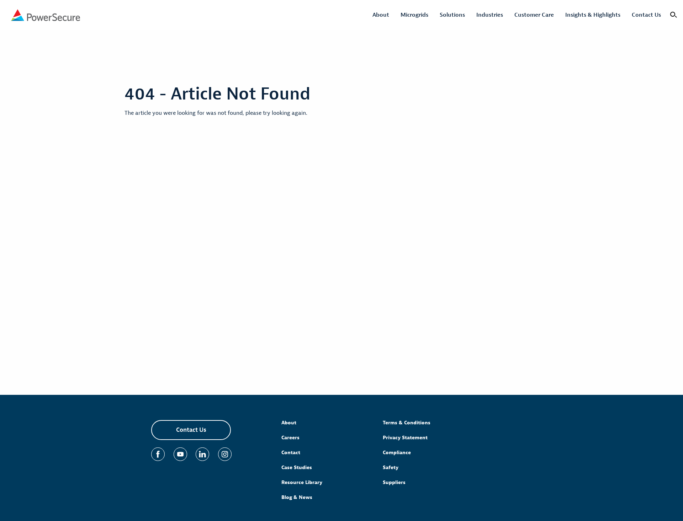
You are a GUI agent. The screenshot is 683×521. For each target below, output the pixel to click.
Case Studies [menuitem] (296, 467)
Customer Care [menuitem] (534, 14)
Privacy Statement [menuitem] (405, 438)
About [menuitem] (380, 14)
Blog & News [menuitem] (296, 497)
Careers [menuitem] (290, 438)
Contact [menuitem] (290, 453)
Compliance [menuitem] (397, 453)
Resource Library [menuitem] (301, 482)
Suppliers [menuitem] (394, 482)
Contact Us (191, 430)
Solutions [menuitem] (452, 14)
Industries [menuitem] (489, 14)
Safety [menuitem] (390, 467)
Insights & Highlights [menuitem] (592, 14)
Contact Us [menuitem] (646, 14)
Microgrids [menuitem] (414, 14)
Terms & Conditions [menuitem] (406, 423)
